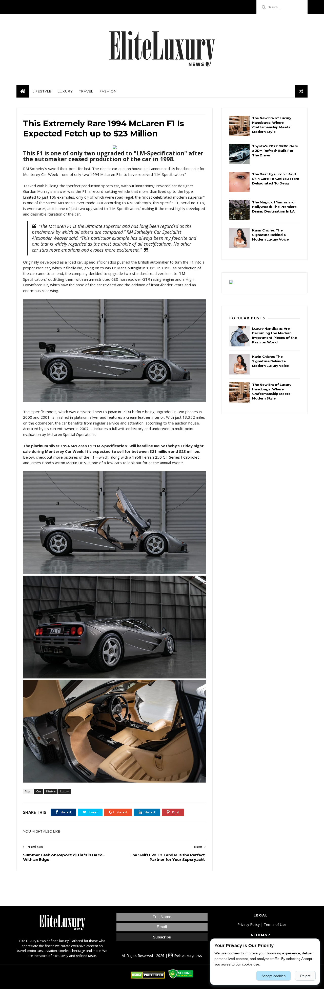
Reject (305, 976)
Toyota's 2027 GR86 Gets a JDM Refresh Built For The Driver (275, 150)
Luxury (65, 91)
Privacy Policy (248, 924)
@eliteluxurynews (187, 955)
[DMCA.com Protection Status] (148, 977)
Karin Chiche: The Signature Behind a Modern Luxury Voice (270, 234)
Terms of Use (275, 924)
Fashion (108, 91)
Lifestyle (41, 91)
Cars (38, 791)
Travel (86, 91)
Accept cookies (273, 976)
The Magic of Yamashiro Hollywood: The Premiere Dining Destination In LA (274, 206)
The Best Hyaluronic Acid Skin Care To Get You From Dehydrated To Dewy (275, 178)
